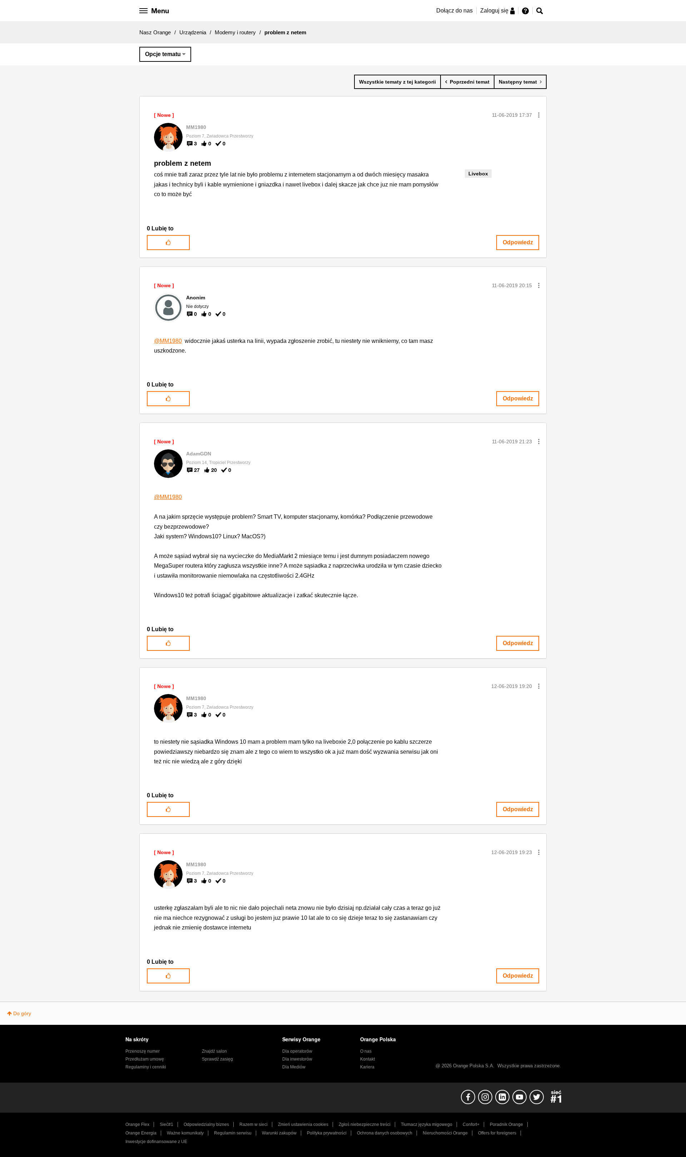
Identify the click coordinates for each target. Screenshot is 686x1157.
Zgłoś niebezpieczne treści (365, 1124)
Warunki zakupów (279, 1133)
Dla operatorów (297, 1051)
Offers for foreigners (497, 1133)
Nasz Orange (155, 32)
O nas (366, 1051)
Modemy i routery (235, 32)
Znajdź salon (214, 1051)
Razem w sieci (253, 1124)
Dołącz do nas (454, 11)
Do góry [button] (22, 1013)
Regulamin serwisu (233, 1133)
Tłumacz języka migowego (426, 1124)
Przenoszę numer (142, 1051)
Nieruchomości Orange (445, 1133)
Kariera (367, 1066)
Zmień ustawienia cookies (303, 1124)
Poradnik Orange (506, 1124)
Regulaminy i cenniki (145, 1066)
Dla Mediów (293, 1066)
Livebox (478, 173)
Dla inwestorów (297, 1059)
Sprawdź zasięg (217, 1059)
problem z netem (182, 163)
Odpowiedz (518, 242)
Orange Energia (140, 1133)
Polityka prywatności (327, 1133)
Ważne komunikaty (185, 1133)
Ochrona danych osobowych (384, 1133)
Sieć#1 (166, 1124)
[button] (539, 115)
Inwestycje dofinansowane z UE (156, 1141)
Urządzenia (192, 32)
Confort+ (471, 1124)
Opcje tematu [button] (163, 54)
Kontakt (367, 1059)
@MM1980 (168, 341)
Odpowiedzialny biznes (206, 1124)
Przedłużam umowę (144, 1059)
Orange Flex (137, 1124)
